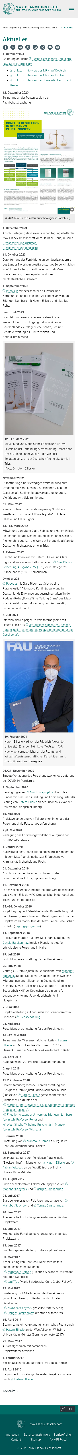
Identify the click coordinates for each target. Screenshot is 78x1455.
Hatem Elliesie (28, 802)
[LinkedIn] (13, 47)
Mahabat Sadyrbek (20, 1308)
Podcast (11, 583)
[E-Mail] (50, 47)
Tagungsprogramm (27, 926)
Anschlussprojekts (41, 792)
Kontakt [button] (9, 1391)
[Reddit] (20, 47)
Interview (12, 291)
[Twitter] (27, 47)
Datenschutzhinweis (37, 1434)
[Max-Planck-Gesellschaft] (23, 1424)
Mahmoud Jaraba (38, 1141)
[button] (72, 209)
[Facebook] (5, 47)
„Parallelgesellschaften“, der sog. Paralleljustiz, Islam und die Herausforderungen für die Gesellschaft (38, 629)
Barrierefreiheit (63, 1434)
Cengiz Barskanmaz (16, 942)
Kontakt (16, 1439)
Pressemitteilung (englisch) (20, 248)
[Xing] (42, 47)
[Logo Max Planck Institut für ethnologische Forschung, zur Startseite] (32, 8)
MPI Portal (60, 1439)
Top (70, 1409)
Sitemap (35, 1439)
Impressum (13, 1434)
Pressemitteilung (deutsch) (20, 243)
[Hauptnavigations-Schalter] (71, 9)
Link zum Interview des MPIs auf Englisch (39, 75)
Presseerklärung (30, 1017)
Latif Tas (13, 1281)
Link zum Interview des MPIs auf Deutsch (39, 70)
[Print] (57, 47)
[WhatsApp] (35, 47)
